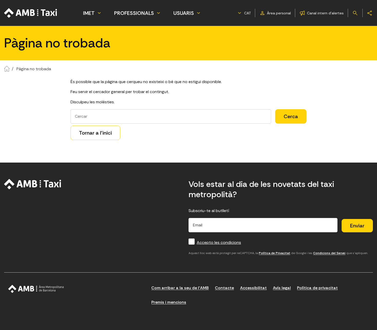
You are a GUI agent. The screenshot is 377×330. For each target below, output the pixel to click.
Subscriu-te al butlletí (208, 210)
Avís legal (282, 288)
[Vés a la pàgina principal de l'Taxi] (30, 13)
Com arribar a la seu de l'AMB (180, 288)
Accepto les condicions (219, 242)
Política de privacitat (317, 288)
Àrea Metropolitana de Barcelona (36, 289)
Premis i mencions (168, 302)
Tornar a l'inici (95, 132)
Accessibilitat (253, 288)
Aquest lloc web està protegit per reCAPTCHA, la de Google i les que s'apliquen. (278, 253)
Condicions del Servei (329, 253)
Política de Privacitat (274, 253)
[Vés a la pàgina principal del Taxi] (32, 184)
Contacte (224, 288)
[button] (243, 13)
